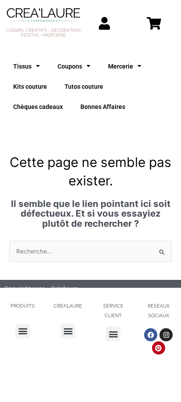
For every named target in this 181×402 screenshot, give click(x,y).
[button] (22, 331)
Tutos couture (84, 86)
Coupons (70, 66)
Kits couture (30, 86)
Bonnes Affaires (102, 106)
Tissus (22, 66)
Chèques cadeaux (38, 106)
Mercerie (120, 66)
